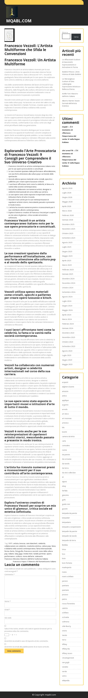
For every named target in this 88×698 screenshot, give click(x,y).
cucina (64, 450)
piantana (65, 585)
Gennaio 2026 (67, 220)
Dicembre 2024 (68, 278)
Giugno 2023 (67, 360)
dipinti (64, 481)
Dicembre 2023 (68, 333)
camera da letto (68, 436)
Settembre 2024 (68, 292)
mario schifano (67, 576)
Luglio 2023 (66, 355)
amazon (65, 391)
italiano (11, 553)
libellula (65, 545)
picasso (65, 594)
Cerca (76, 37)
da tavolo (65, 463)
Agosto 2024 (67, 296)
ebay (64, 486)
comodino (66, 445)
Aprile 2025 (66, 260)
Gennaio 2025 (67, 274)
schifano (65, 612)
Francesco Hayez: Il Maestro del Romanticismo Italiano (34, 561)
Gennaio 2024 (67, 328)
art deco (65, 414)
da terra (65, 468)
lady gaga (18, 553)
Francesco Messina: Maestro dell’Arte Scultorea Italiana (26, 559)
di (62, 477)
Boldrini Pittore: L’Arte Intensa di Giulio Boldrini (71, 73)
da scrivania (66, 459)
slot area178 (67, 150)
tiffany (64, 644)
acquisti (65, 382)
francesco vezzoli (31, 551)
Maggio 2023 (67, 364)
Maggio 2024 (67, 310)
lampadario (66, 522)
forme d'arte (9, 551)
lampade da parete (69, 531)
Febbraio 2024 (68, 324)
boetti (64, 432)
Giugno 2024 (67, 306)
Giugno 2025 (67, 251)
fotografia (19, 551)
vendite (65, 667)
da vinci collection (69, 472)
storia (64, 630)
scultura (19, 556)
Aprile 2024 (66, 315)
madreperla (66, 567)
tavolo (64, 635)
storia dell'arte (28, 556)
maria (64, 572)
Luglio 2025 (66, 247)
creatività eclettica (34, 546)
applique (65, 400)
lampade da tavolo (69, 536)
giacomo (65, 495)
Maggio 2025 (67, 256)
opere (49, 553)
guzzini (64, 509)
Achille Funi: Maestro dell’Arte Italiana (70, 94)
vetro (64, 676)
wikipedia (65, 680)
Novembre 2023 (68, 337)
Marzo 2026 (67, 211)
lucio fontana (67, 563)
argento (65, 405)
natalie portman (39, 553)
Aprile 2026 (66, 206)
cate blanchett (31, 543)
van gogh (65, 662)
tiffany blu (66, 649)
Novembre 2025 (68, 229)
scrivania (65, 617)
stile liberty (66, 626)
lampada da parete (69, 513)
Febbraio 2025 (68, 269)
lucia (63, 558)
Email (7, 609)
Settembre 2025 (68, 238)
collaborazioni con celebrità (15, 546)
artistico (65, 423)
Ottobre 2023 (67, 342)
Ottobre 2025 (67, 233)
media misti (27, 553)
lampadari (66, 518)
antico (64, 396)
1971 (10, 543)
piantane (65, 590)
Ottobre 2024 (67, 287)
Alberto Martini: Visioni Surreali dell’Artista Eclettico (71, 103)
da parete (66, 454)
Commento (9, 574)
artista (16, 543)
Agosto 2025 (67, 242)
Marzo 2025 (67, 265)
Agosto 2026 (67, 188)
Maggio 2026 (67, 202)
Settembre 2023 (68, 346)
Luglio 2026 (66, 192)
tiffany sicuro (67, 653)
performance (9, 556)
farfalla (64, 490)
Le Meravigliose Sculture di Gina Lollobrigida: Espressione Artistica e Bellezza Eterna (71, 84)
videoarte (39, 556)
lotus (64, 549)
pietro (64, 599)
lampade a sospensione (71, 527)
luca (63, 554)
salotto (65, 608)
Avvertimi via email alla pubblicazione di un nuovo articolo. (26, 646)
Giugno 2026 (67, 197)
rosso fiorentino (68, 603)
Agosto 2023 (67, 351)
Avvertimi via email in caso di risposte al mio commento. (26, 641)
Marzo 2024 (67, 319)
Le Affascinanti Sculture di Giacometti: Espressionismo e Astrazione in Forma (71, 63)
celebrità (41, 543)
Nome (7, 601)
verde (64, 671)
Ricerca (65, 32)
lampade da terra (69, 540)
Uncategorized (68, 658)
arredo (64, 409)
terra (64, 640)
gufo (64, 500)
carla (64, 441)
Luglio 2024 (66, 301)
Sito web (7, 618)
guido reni (66, 504)
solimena (65, 621)
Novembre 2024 (68, 283)
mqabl (64, 127)
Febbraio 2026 (68, 215)
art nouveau (67, 418)
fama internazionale (44, 548)
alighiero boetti (68, 386)
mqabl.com (19, 20)
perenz (65, 581)
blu (63, 427)
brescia (22, 543)
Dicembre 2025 (68, 224)
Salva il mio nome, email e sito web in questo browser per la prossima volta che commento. (28, 629)
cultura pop (46, 546)
